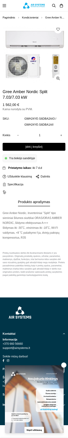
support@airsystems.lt (16, 347)
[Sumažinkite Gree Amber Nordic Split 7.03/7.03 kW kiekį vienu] (18, 135)
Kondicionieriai (30, 17)
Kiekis (6, 135)
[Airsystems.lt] (34, 5)
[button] (61, 6)
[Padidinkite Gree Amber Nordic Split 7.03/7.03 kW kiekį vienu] (61, 135)
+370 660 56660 (13, 343)
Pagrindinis (9, 17)
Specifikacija (14, 184)
